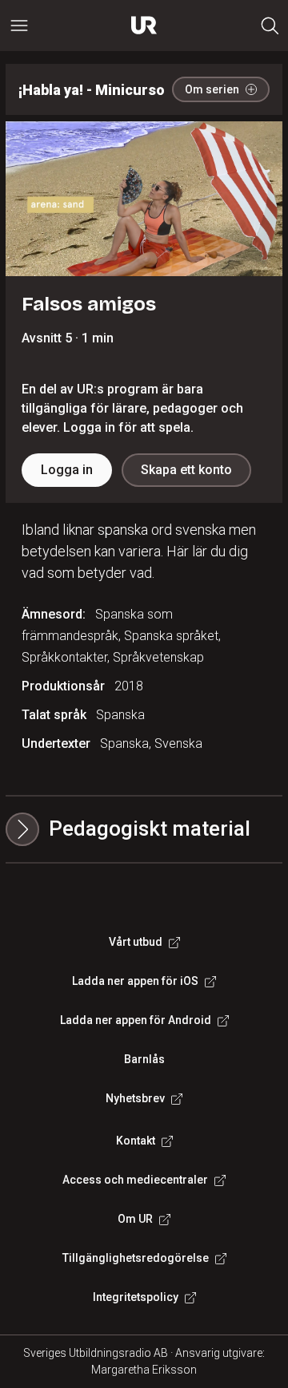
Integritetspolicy (135, 1297)
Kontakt (135, 1140)
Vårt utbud (135, 941)
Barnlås (144, 1059)
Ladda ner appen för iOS (135, 981)
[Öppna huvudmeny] (19, 25)
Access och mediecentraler (135, 1179)
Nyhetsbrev (135, 1098)
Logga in (67, 469)
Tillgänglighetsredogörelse (135, 1258)
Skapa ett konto (186, 469)
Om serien (212, 89)
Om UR (135, 1218)
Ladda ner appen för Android (135, 1020)
